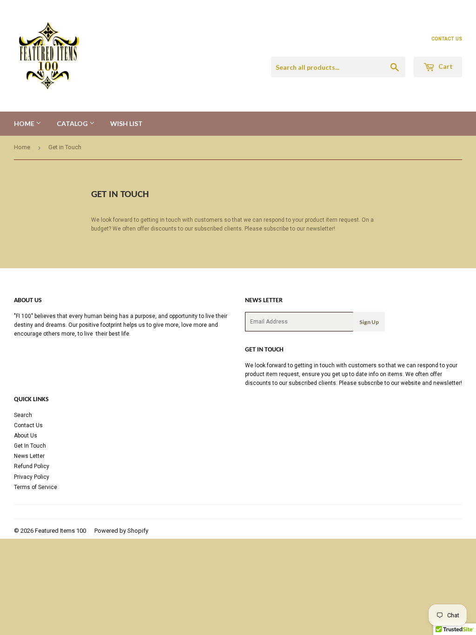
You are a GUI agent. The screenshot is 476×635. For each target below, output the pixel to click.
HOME (25, 123)
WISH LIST (126, 123)
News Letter (29, 456)
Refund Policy (31, 466)
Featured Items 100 (60, 530)
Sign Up (369, 321)
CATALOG (73, 123)
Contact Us (28, 425)
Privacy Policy (31, 477)
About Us (25, 435)
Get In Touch (30, 446)
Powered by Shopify (121, 530)
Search (23, 415)
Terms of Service (35, 487)
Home (22, 147)
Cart (445, 66)
